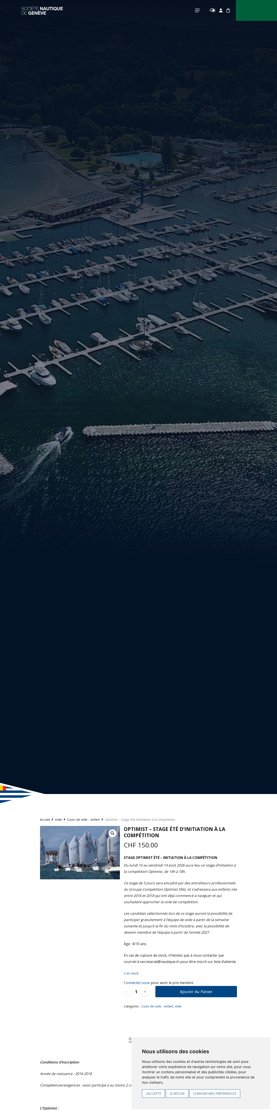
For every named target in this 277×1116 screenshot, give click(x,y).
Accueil (45, 819)
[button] (112, 833)
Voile (58, 819)
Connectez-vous (137, 982)
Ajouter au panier (196, 991)
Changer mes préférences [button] (215, 1093)
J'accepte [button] (153, 1093)
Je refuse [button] (177, 1093)
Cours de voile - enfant (83, 819)
